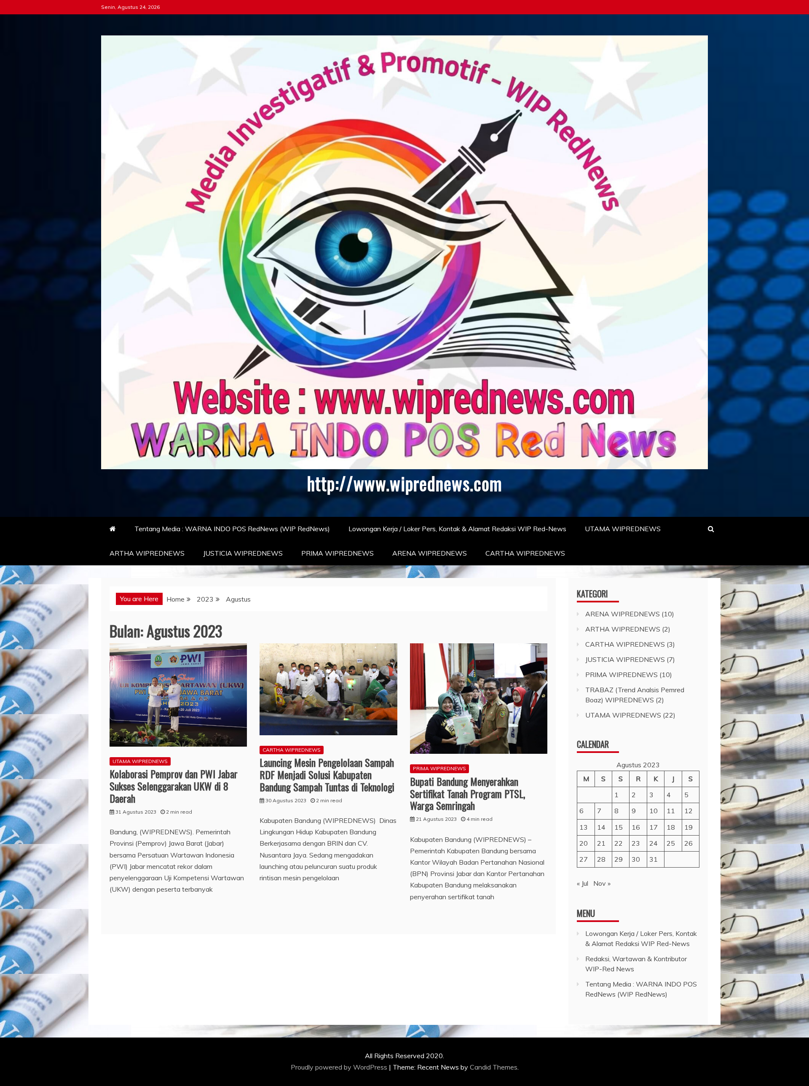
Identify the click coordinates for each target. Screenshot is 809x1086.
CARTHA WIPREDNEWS (525, 553)
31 (653, 859)
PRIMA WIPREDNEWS (337, 553)
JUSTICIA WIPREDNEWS (243, 553)
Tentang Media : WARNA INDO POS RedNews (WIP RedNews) (232, 528)
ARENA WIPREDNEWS (429, 553)
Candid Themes (493, 1067)
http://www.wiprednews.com (404, 483)
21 (601, 843)
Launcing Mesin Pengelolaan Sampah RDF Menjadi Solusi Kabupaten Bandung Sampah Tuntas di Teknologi (327, 774)
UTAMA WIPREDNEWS (623, 528)
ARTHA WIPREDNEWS (147, 553)
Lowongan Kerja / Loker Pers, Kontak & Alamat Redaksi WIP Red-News (457, 528)
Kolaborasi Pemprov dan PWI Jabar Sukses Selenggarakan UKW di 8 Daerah (174, 786)
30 (636, 859)
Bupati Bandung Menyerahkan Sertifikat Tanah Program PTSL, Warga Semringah (467, 793)
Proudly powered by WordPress (340, 1067)
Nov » (602, 883)
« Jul (582, 883)
